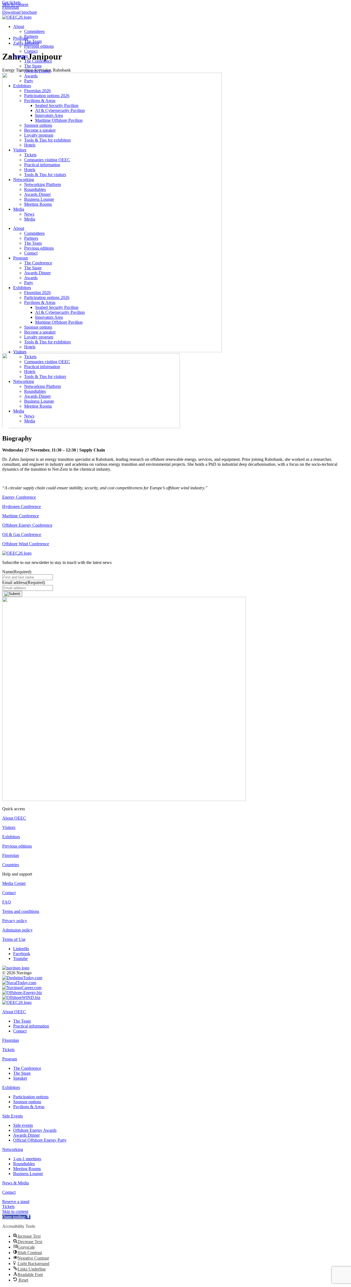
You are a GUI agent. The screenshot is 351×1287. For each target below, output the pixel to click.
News (29, 214)
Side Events (12, 1116)
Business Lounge (39, 199)
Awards (31, 76)
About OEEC (14, 818)
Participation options (31, 1096)
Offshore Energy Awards (34, 1130)
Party (28, 80)
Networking (23, 179)
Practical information (42, 164)
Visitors (19, 150)
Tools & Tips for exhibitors (47, 140)
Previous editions (39, 46)
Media (18, 209)
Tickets (30, 155)
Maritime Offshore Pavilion (59, 120)
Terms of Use (14, 939)
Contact (31, 51)
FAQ (6, 902)
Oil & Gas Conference (21, 534)
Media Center (14, 883)
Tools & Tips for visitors (45, 174)
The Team (33, 41)
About (18, 26)
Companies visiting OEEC (47, 159)
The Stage (33, 66)
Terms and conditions (20, 911)
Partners (31, 36)
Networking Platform (42, 184)
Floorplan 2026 (37, 90)
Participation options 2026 (46, 95)
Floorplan (10, 855)
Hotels (29, 145)
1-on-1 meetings (27, 1158)
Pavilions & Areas (39, 100)
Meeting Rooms (38, 204)
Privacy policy (14, 920)
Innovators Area (49, 115)
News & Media (15, 1183)
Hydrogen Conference (21, 506)
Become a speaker (40, 130)
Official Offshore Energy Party (40, 1140)
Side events (23, 1125)
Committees (34, 31)
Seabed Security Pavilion (56, 105)
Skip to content (15, 1211)
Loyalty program (38, 135)
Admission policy (17, 930)
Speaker (20, 1078)
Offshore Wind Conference (25, 543)
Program (20, 56)
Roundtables (35, 189)
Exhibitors (22, 85)
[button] (16, 1217)
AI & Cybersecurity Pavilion (60, 110)
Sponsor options (38, 125)
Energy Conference (19, 497)
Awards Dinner (37, 71)
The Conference (38, 61)
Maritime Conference (20, 515)
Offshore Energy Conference (27, 525)
